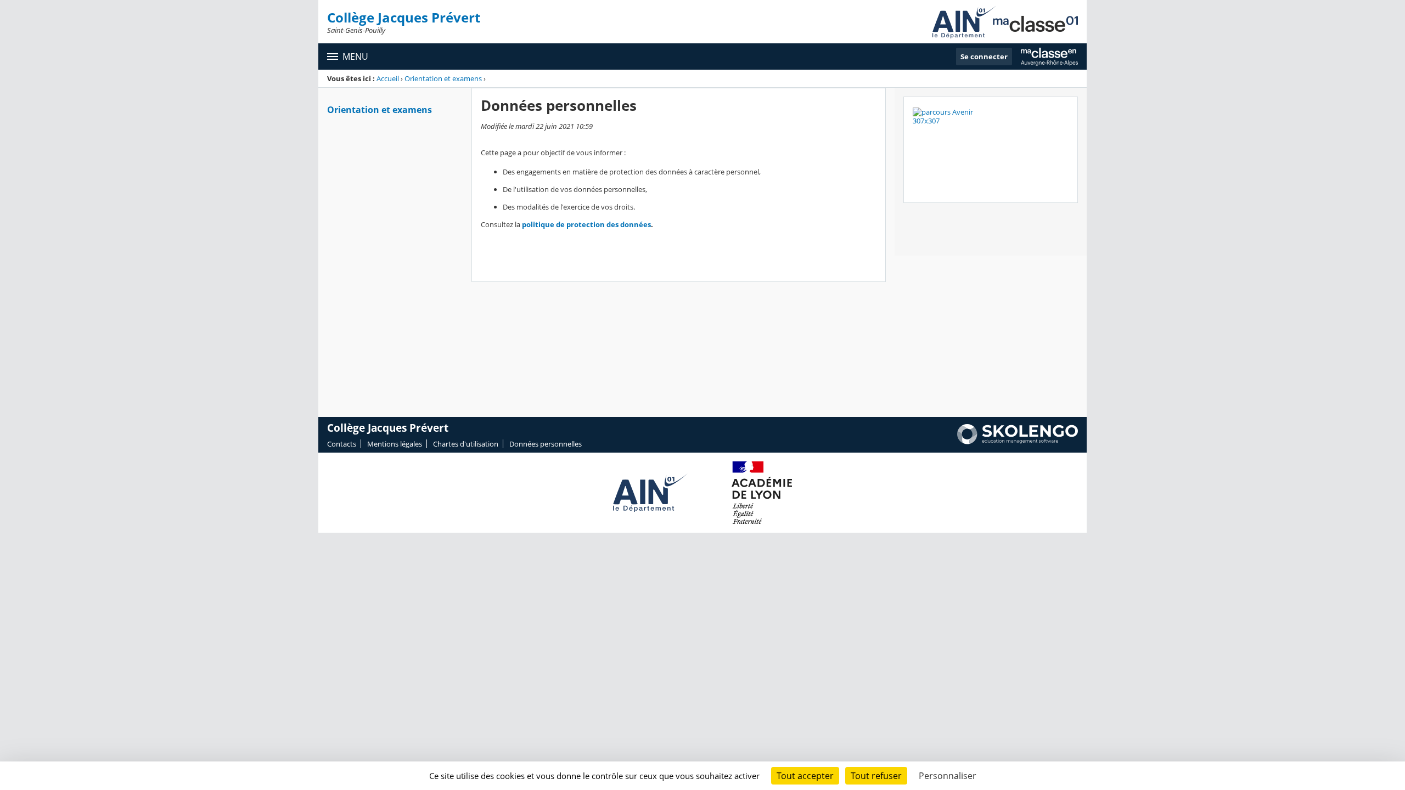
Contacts (341, 443)
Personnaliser (947, 776)
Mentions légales (394, 443)
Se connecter (984, 56)
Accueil (387, 78)
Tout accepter (805, 776)
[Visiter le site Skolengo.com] (1017, 442)
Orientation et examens (443, 78)
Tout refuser (876, 776)
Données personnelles (545, 443)
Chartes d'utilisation (465, 443)
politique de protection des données (586, 224)
